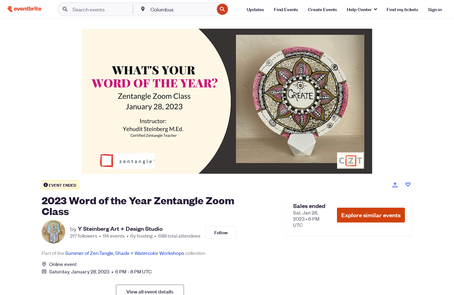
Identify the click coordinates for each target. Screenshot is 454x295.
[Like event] (408, 184)
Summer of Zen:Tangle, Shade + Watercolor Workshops (124, 253)
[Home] (24, 9)
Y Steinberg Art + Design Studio (120, 228)
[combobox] (182, 9)
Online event (63, 264)
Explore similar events (371, 215)
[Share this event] (395, 185)
